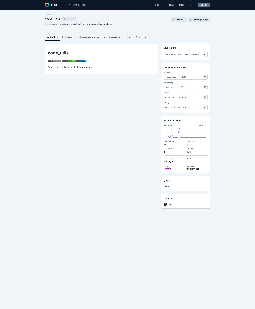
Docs (181, 4)
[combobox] (95, 4)
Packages (157, 4)
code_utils (52, 19)
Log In (204, 4)
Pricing (170, 4)
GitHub (166, 186)
